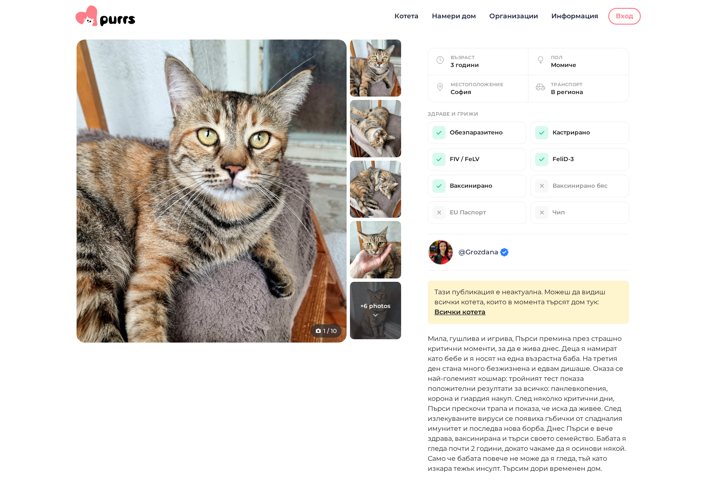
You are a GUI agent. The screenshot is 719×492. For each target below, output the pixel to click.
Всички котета (460, 312)
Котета (406, 16)
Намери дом (454, 16)
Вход (624, 16)
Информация (574, 16)
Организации (513, 16)
